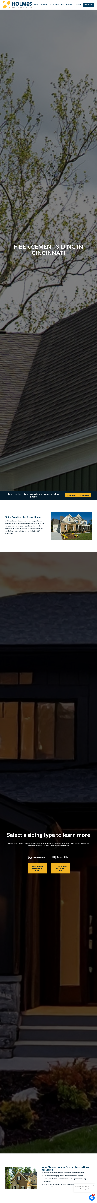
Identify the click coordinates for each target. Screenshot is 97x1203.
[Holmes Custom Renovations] (17, 5)
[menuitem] (27, 5)
